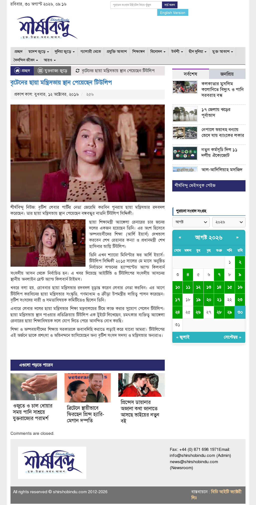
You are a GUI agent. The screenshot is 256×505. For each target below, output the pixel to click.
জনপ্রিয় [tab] (227, 74)
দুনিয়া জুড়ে (63, 51)
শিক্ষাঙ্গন (138, 51)
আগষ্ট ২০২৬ (208, 237)
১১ (188, 287)
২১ (219, 299)
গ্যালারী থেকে (90, 51)
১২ (198, 287)
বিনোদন (156, 51)
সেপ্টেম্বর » (233, 337)
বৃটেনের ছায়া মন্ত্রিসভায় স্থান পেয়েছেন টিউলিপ (61, 82)
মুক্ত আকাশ (221, 51)
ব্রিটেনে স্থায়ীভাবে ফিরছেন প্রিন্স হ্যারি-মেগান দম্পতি (85, 414)
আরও (48, 60)
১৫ (229, 287)
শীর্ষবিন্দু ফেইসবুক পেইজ (195, 185)
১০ (177, 287)
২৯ (229, 312)
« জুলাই (183, 337)
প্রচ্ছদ (18, 51)
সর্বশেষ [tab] (190, 74)
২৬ (198, 312)
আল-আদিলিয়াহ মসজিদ (222, 169)
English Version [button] (172, 13)
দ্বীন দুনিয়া (196, 51)
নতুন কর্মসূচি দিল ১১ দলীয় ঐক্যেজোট (220, 152)
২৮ (219, 312)
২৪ (177, 312)
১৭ (177, 299)
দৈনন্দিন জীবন (25, 60)
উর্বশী (175, 51)
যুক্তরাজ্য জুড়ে (55, 70)
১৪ (219, 287)
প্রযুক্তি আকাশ (117, 51)
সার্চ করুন (169, 5)
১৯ (198, 299)
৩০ (240, 312)
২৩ (240, 299)
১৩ (208, 287)
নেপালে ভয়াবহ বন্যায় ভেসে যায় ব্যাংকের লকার (223, 132)
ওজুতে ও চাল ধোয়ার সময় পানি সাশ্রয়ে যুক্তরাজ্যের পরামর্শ (32, 412)
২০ (208, 299)
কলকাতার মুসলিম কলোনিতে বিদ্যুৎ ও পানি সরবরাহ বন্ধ (223, 89)
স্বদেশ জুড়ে (37, 51)
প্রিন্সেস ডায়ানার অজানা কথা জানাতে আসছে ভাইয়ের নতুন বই (140, 411)
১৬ (240, 287)
